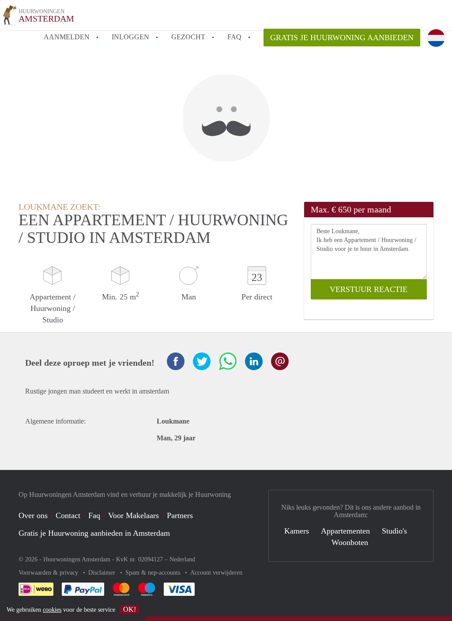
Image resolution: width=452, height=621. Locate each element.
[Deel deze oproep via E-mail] (280, 361)
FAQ (234, 37)
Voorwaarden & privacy (49, 572)
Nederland (182, 559)
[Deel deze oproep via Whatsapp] (228, 361)
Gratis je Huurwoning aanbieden (342, 37)
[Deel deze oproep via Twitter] (202, 361)
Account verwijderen (216, 572)
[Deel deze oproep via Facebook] (176, 361)
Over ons (33, 515)
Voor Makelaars (133, 515)
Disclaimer (102, 572)
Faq (94, 515)
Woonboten (349, 542)
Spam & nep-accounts (153, 572)
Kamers (296, 530)
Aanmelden (67, 37)
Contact (68, 515)
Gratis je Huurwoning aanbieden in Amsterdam (94, 533)
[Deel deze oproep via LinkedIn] (254, 361)
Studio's (394, 530)
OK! (129, 609)
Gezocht (188, 37)
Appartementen (345, 530)
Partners (180, 515)
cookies (52, 609)
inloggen (130, 37)
